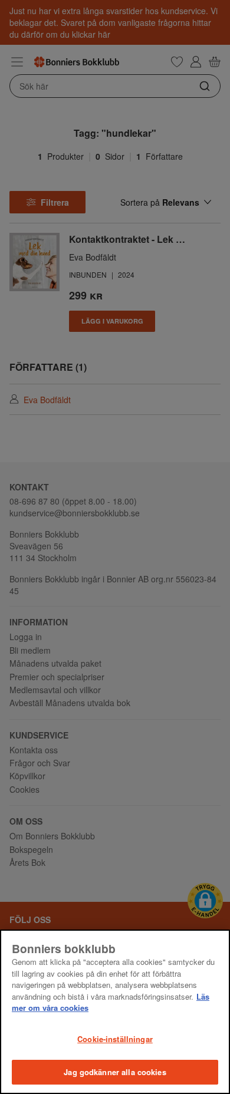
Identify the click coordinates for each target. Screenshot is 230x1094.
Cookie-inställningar (115, 1038)
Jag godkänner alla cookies (115, 1071)
